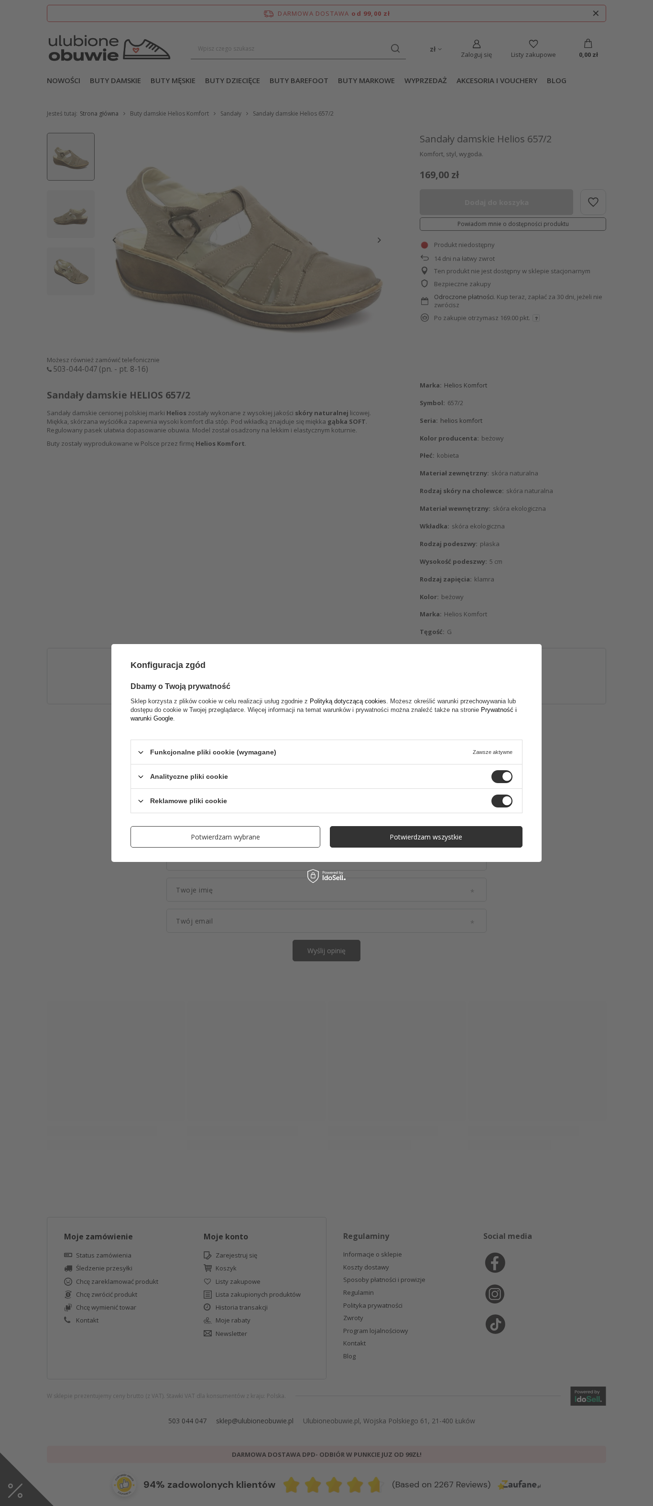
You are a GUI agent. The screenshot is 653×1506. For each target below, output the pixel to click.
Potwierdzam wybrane (225, 836)
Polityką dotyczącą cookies (348, 701)
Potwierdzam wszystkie (426, 836)
